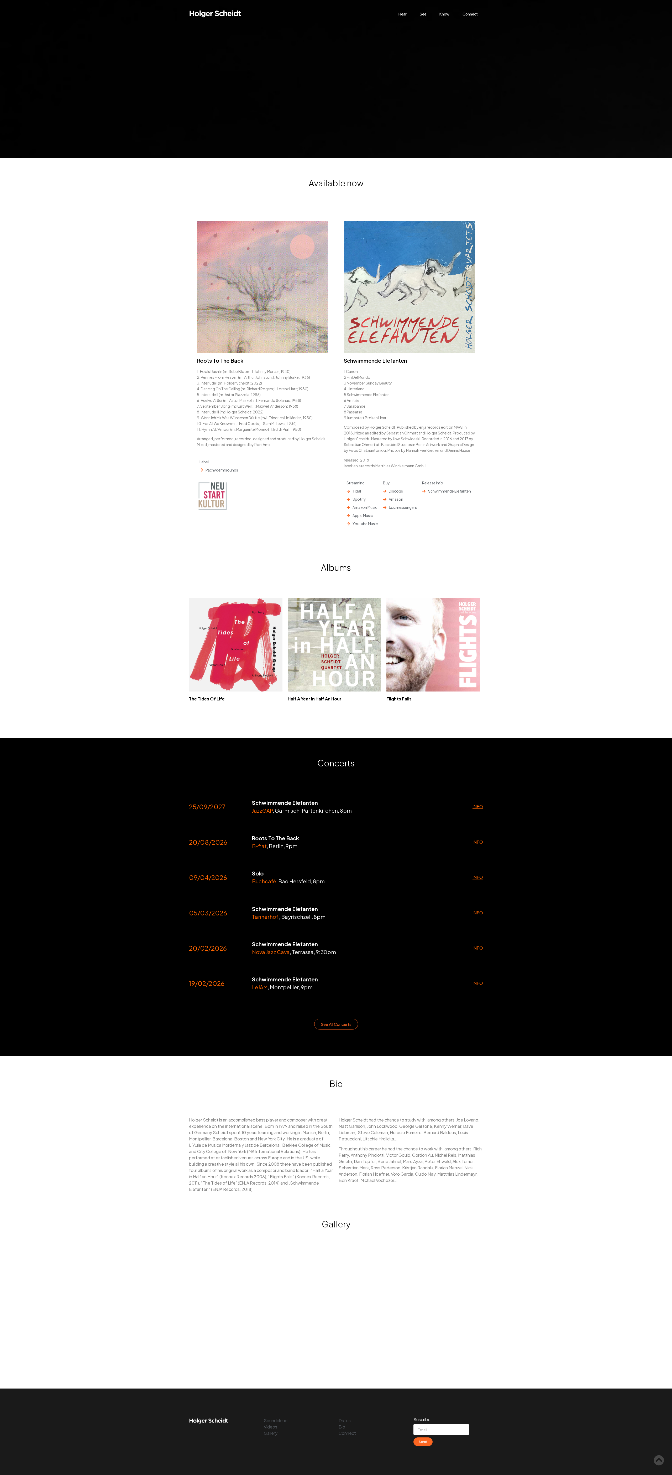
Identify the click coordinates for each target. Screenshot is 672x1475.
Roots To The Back (220, 360)
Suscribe (421, 1419)
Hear (402, 14)
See (423, 14)
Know (444, 14)
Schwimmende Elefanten (375, 360)
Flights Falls (399, 698)
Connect (470, 14)
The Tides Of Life (207, 698)
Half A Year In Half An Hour (315, 698)
